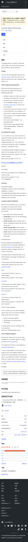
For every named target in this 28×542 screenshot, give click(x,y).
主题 (16, 486)
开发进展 (5, 51)
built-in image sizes (11, 104)
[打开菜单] (25, 2)
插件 (16, 488)
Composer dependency (7, 347)
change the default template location (16, 361)
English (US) (24, 431)
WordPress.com (6, 508)
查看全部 (24, 463)
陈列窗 (16, 483)
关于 (2, 483)
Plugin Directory (5, 6)
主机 (2, 488)
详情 (4, 40)
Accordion (4, 281)
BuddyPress (5, 515)
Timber (12, 341)
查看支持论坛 (4, 474)
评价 (4, 43)
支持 (4, 55)
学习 (2, 495)
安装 (4, 47)
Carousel (3, 294)
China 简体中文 (9, 522)
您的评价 (3, 463)
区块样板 (17, 491)
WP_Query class (5, 77)
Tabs (2, 270)
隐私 (2, 491)
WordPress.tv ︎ (5, 503)
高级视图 (3, 439)
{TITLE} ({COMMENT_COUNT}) (12, 163)
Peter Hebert (8, 30)
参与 (16, 495)
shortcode (24, 434)
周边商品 (18, 503)
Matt (3, 510)
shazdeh (6, 410)
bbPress (4, 513)
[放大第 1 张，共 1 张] (24, 383)
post (16, 434)
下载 (3, 34)
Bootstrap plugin (5, 266)
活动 (16, 498)
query (19, 434)
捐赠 (16, 500)
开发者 (3, 500)
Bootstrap (9, 247)
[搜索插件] (16, 11)
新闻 (2, 486)
